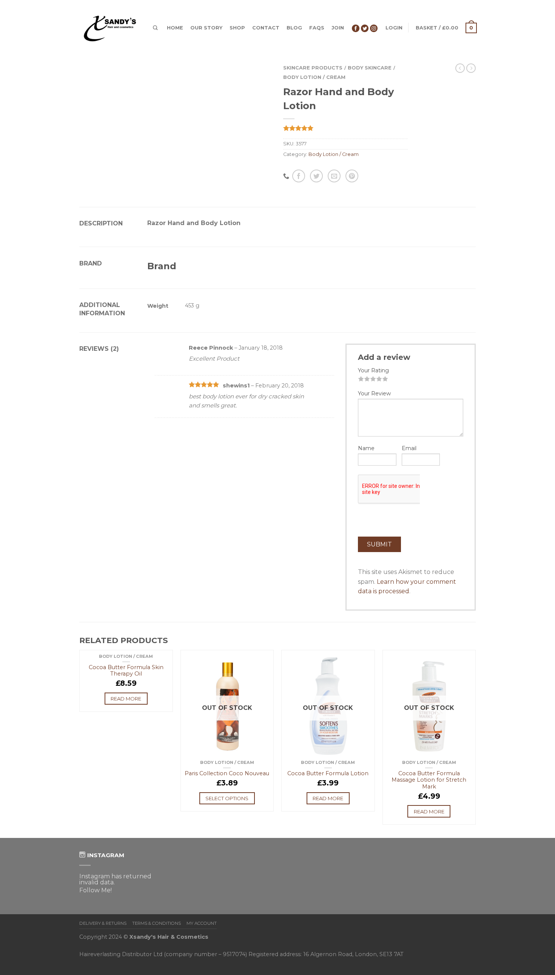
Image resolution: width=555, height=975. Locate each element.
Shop (237, 28)
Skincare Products (312, 68)
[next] (475, 744)
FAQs (316, 28)
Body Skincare (370, 68)
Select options (226, 798)
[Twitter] (364, 27)
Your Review (374, 393)
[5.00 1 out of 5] (345, 128)
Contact (265, 28)
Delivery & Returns (102, 923)
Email (409, 448)
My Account (202, 923)
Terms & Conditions (156, 923)
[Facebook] (355, 27)
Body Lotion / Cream (314, 77)
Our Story (206, 28)
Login (393, 28)
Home (175, 28)
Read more (126, 699)
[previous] (79, 744)
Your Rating (373, 370)
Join (337, 28)
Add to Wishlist (163, 659)
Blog (294, 28)
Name (366, 448)
